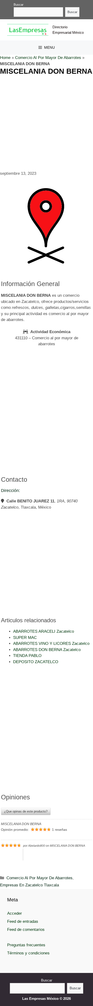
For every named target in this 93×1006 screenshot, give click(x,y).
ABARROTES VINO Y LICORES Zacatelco (51, 643)
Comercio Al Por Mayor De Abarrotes (48, 57)
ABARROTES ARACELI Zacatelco (43, 631)
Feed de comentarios (26, 929)
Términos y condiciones (28, 953)
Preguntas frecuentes (26, 945)
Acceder (14, 913)
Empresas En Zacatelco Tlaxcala (29, 885)
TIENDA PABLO (27, 655)
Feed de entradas (22, 921)
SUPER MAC (25, 637)
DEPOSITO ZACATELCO (35, 662)
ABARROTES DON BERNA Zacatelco (47, 649)
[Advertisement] (46, 122)
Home (5, 57)
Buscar (18, 4)
